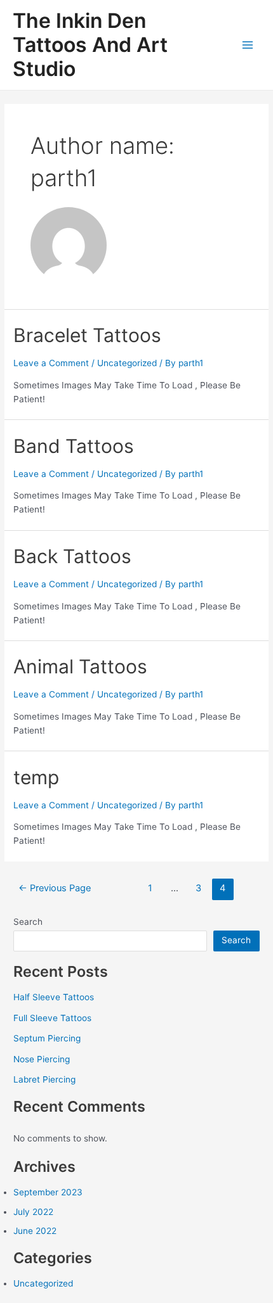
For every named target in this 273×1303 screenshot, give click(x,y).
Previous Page (54, 888)
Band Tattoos (73, 446)
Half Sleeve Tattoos (53, 997)
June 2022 (35, 1231)
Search (28, 922)
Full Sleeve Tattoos (52, 1018)
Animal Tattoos (80, 666)
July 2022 (33, 1212)
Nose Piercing (41, 1059)
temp (36, 777)
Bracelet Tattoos (87, 335)
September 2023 (48, 1192)
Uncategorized (127, 363)
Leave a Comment (51, 363)
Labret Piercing (44, 1079)
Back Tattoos (72, 556)
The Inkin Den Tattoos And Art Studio (90, 45)
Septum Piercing (47, 1038)
